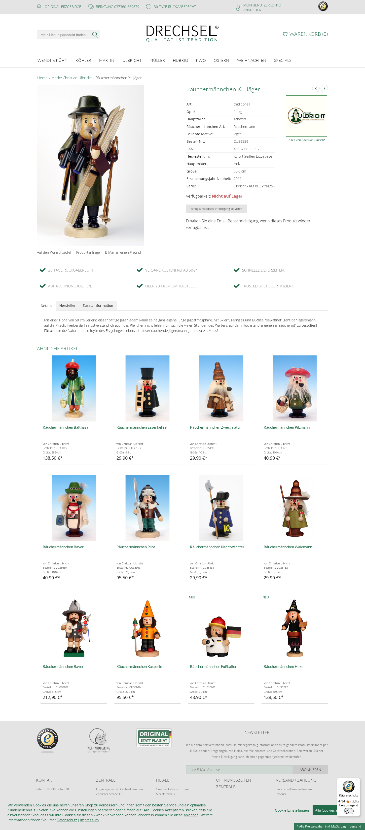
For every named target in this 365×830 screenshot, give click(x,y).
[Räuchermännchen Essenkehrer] (147, 388)
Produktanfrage (88, 252)
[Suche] (95, 34)
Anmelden (252, 9)
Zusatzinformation (98, 305)
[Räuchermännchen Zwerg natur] (221, 388)
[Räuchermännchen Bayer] (74, 508)
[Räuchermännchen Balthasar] (74, 388)
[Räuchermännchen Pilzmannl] (295, 388)
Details (46, 305)
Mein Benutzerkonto (262, 5)
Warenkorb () (309, 34)
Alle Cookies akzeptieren (335, 810)
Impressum (89, 820)
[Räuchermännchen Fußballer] (221, 628)
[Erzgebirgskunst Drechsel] (182, 33)
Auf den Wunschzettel (54, 252)
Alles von (307, 140)
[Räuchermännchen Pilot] (147, 508)
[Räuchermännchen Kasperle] (147, 628)
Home (42, 78)
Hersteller (67, 305)
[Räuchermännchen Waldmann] (295, 508)
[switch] (349, 811)
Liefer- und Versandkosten (294, 789)
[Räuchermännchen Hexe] (295, 628)
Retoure (281, 794)
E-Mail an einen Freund (123, 252)
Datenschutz (67, 820)
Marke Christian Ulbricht (71, 78)
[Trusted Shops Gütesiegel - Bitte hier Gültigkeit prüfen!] (323, 5)
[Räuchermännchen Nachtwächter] (221, 508)
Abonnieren (310, 769)
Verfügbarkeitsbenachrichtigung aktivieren (216, 208)
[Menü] (357, 781)
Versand (355, 826)
